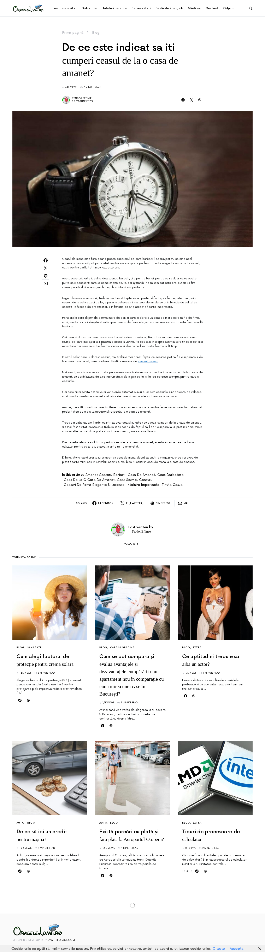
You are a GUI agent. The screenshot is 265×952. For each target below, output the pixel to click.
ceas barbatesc (170, 475)
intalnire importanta (143, 485)
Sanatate (34, 647)
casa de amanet (141, 475)
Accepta (236, 949)
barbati (119, 475)
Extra (197, 647)
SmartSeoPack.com (61, 940)
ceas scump (127, 480)
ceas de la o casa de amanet (89, 480)
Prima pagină (72, 33)
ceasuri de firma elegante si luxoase (94, 485)
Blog (95, 33)
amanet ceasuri (148, 361)
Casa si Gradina (122, 647)
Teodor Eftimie (82, 98)
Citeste (219, 949)
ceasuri (145, 480)
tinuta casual (172, 485)
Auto (21, 822)
